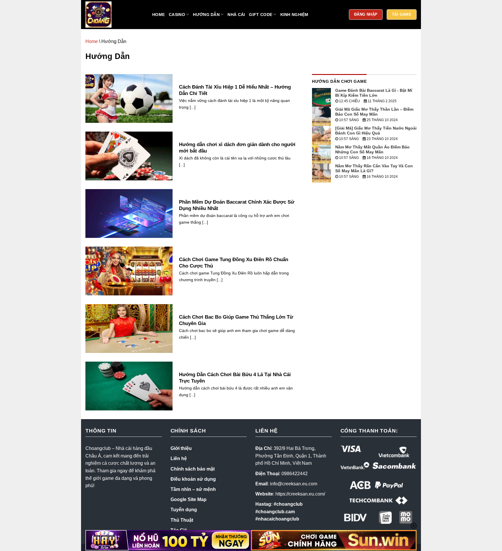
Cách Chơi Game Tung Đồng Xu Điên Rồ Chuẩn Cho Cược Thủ (233, 263)
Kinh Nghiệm (294, 14)
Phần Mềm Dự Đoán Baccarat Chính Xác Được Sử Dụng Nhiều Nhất (236, 205)
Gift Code (260, 14)
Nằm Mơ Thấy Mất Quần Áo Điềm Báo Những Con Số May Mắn (372, 149)
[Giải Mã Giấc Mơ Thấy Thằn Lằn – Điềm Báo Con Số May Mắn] (321, 116)
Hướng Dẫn (206, 14)
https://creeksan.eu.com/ (300, 493)
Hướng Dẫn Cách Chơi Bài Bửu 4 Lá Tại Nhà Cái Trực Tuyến (235, 378)
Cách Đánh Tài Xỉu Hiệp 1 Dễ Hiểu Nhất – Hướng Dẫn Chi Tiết (235, 90)
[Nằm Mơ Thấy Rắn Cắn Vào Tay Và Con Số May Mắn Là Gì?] (321, 172)
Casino (177, 14)
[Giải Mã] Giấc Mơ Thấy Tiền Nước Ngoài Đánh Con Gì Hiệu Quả (376, 130)
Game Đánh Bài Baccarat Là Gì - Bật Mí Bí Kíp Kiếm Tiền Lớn (373, 93)
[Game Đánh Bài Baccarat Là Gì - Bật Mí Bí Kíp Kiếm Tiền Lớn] (321, 97)
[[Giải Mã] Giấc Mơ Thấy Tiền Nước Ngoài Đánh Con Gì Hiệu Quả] (321, 134)
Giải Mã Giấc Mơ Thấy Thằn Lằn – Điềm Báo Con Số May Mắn (374, 111)
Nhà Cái (236, 14)
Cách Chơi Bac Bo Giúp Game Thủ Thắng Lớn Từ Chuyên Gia (236, 320)
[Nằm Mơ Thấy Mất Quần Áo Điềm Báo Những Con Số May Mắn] (321, 153)
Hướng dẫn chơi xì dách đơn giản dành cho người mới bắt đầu (237, 148)
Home (158, 14)
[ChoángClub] (114, 14)
